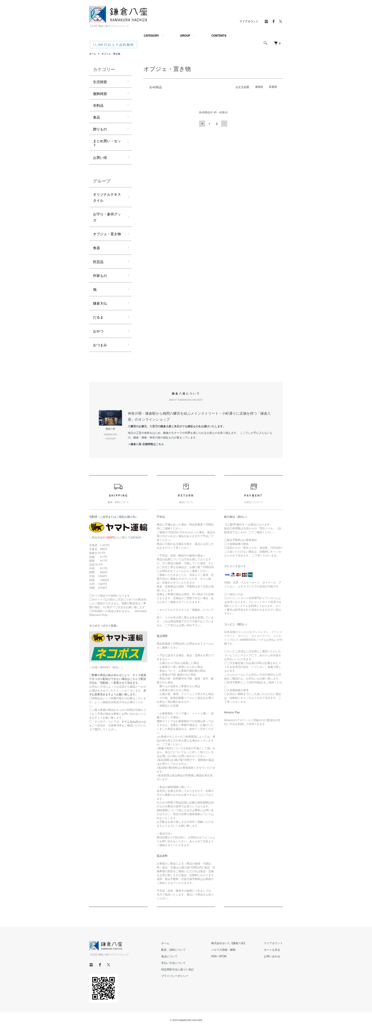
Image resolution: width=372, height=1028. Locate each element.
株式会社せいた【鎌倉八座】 (228, 943)
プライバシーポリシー (174, 976)
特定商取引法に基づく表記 (177, 969)
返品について (169, 956)
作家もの (100, 275)
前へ (202, 124)
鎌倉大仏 (100, 303)
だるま (98, 316)
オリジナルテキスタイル (107, 197)
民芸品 (98, 261)
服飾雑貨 (100, 93)
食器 (96, 247)
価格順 (259, 87)
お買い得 (100, 157)
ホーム (92, 53)
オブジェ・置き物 (111, 53)
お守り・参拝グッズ (107, 216)
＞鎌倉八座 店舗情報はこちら (146, 444)
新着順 (273, 87)
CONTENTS (218, 35)
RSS (214, 956)
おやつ (98, 330)
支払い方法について (173, 963)
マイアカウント (248, 21)
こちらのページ (136, 721)
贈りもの (100, 128)
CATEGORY (151, 35)
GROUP (185, 35)
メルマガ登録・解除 (223, 949)
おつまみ (100, 344)
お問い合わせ (272, 956)
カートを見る (272, 949)
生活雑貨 (100, 81)
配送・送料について (173, 949)
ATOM (222, 956)
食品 (96, 117)
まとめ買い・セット (107, 142)
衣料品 (98, 105)
